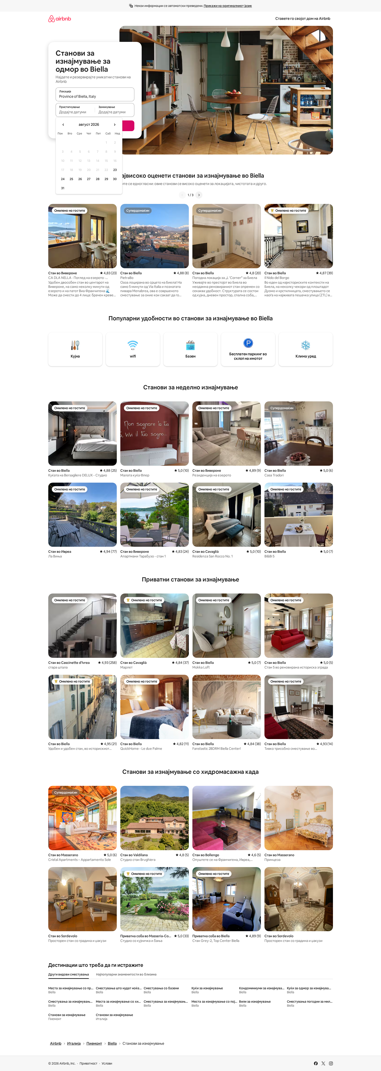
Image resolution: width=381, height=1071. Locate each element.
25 (71, 179)
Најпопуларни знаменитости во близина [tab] (126, 974)
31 (62, 188)
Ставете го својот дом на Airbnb (302, 18)
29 (106, 179)
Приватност (88, 1063)
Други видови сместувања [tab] (68, 974)
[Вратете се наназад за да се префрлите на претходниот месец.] (63, 124)
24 (63, 179)
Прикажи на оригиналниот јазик (228, 6)
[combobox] (95, 96)
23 (115, 170)
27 (89, 179)
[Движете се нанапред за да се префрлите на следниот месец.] (114, 124)
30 (115, 179)
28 (97, 179)
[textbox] (75, 112)
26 (80, 179)
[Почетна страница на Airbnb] (59, 19)
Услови (107, 1063)
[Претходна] (182, 195)
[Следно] (198, 195)
